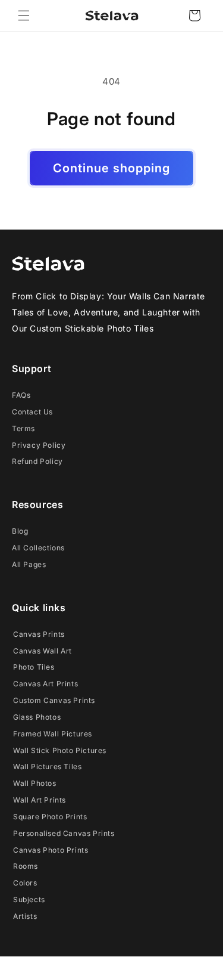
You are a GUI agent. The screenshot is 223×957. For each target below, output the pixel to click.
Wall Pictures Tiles (47, 766)
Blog (20, 530)
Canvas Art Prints (45, 683)
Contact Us (32, 411)
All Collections (38, 547)
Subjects (29, 899)
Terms (23, 428)
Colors (25, 882)
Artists (25, 916)
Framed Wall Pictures (52, 733)
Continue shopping (111, 168)
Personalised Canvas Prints (64, 833)
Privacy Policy (38, 445)
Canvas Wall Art (42, 650)
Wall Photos (34, 783)
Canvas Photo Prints (50, 849)
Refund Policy (37, 461)
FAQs (21, 395)
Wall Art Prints (39, 799)
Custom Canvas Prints (54, 700)
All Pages (29, 564)
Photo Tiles (34, 666)
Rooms (25, 866)
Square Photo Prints (50, 816)
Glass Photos (37, 717)
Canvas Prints (39, 634)
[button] (24, 15)
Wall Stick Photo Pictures (59, 750)
